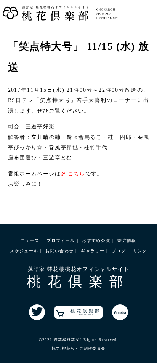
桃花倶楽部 (85, 312)
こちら (76, 174)
